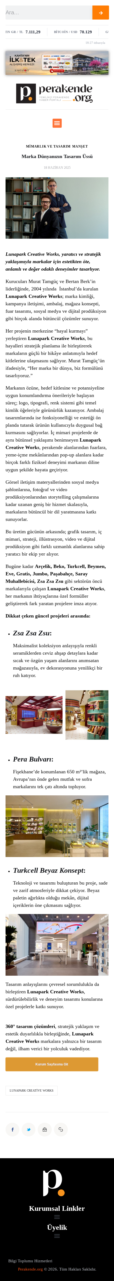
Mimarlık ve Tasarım (48, 146)
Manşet (80, 146)
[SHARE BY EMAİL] (44, 1129)
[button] (57, 123)
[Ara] (100, 13)
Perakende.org (30, 1269)
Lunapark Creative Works (31, 1090)
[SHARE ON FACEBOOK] (12, 1129)
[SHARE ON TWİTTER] (28, 1129)
